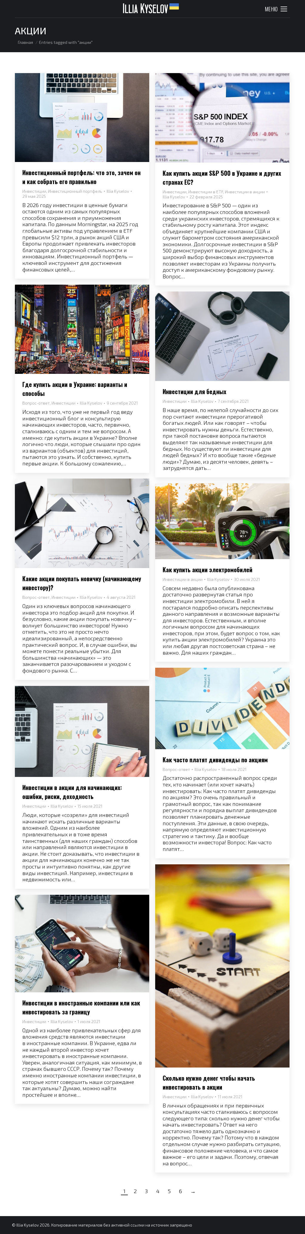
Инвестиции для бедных (194, 391)
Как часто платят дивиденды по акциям (215, 759)
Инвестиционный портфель (75, 191)
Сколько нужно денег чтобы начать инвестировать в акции (209, 1082)
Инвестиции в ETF (205, 191)
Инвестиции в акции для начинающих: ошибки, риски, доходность (72, 792)
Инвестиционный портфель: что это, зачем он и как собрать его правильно (81, 177)
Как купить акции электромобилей (207, 569)
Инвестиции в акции (245, 191)
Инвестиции (34, 191)
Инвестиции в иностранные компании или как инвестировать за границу (81, 1007)
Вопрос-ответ (36, 402)
